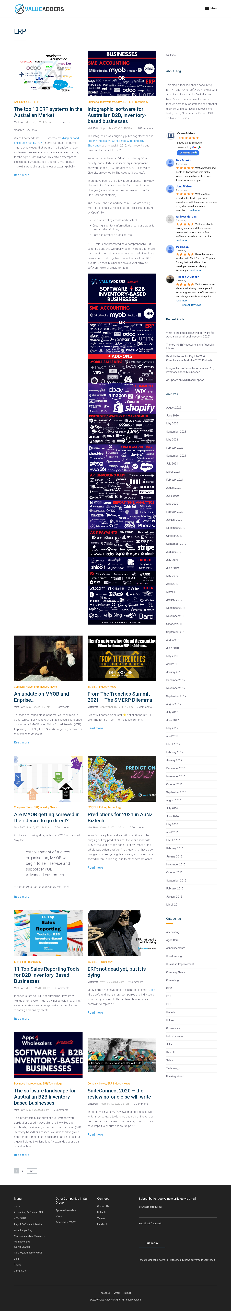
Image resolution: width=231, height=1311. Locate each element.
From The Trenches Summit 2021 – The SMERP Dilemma (120, 697)
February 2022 (174, 447)
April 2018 (172, 664)
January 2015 (174, 896)
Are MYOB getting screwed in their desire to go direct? (47, 817)
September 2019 (176, 543)
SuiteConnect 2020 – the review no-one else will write (119, 1094)
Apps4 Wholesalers (66, 1210)
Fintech (170, 1012)
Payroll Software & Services (29, 1224)
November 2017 (175, 688)
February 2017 (174, 752)
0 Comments (63, 122)
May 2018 (172, 656)
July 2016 (172, 808)
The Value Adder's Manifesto (29, 1236)
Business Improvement (101, 102)
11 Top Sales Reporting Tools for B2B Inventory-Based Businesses (46, 975)
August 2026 (173, 407)
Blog (16, 1258)
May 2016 (172, 824)
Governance (173, 1028)
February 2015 (174, 888)
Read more (21, 175)
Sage (152, 989)
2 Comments (135, 982)
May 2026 (172, 423)
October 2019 (174, 535)
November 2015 (175, 864)
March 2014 (173, 904)
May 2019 (172, 576)
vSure (59, 1216)
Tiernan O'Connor (187, 276)
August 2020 (173, 487)
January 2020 (174, 519)
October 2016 (174, 784)
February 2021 (174, 479)
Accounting (20, 102)
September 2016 (176, 792)
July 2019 (172, 559)
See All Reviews (191, 305)
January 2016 (174, 856)
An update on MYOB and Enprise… (186, 380)
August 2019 (173, 551)
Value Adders (186, 133)
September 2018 (176, 632)
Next (32, 1171)
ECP (30, 102)
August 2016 (173, 800)
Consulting (172, 980)
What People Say (23, 1230)
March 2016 (173, 840)
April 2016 (172, 832)
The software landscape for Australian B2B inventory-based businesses (45, 1097)
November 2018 (175, 616)
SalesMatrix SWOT (66, 1222)
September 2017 (176, 696)
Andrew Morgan (186, 216)
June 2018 (172, 648)
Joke (169, 1044)
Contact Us (20, 1270)
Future (103, 807)
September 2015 (176, 880)
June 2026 (172, 415)
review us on (186, 152)
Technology (141, 102)
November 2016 (175, 776)
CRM (119, 102)
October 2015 (174, 872)
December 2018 (175, 607)
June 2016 (172, 816)
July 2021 (172, 463)
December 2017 (175, 680)
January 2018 (174, 672)
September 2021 (176, 455)
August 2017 (173, 704)
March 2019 (173, 592)
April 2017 (172, 736)
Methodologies (22, 1241)
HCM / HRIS (20, 1218)
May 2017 (172, 728)
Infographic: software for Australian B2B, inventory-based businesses (117, 115)
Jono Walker (184, 186)
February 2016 (174, 848)
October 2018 (174, 624)
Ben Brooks (183, 160)
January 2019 (174, 600)
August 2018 (173, 640)
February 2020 (174, 511)
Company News (23, 686)
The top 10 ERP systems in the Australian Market (48, 112)
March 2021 (173, 471)
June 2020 (172, 495)
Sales (23, 961)
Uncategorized (174, 1076)
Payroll (170, 1052)
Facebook (102, 1224)
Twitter (101, 1218)
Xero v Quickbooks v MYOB (28, 1252)
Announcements (175, 948)
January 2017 (174, 760)
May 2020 (172, 503)
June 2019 (172, 568)
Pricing (17, 1264)
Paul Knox (182, 246)
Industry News (48, 686)
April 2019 (172, 583)
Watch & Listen (22, 1246)
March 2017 (173, 744)
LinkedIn (101, 1212)
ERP (36, 102)
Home (17, 1206)
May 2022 (172, 439)
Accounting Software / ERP (28, 1212)
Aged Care (172, 940)
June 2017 (172, 720)
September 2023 (176, 431)
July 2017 (172, 712)
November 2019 (175, 527)
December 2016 (175, 768)
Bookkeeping (174, 956)
